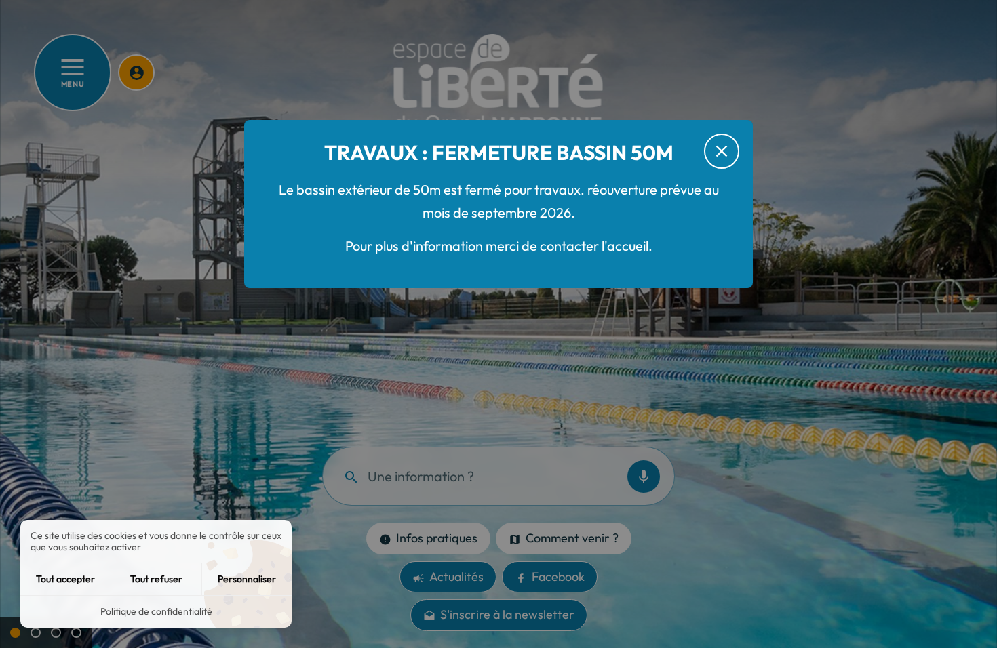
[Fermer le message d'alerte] (721, 151)
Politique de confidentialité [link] (156, 611)
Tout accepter (65, 579)
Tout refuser (156, 579)
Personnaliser (247, 579)
